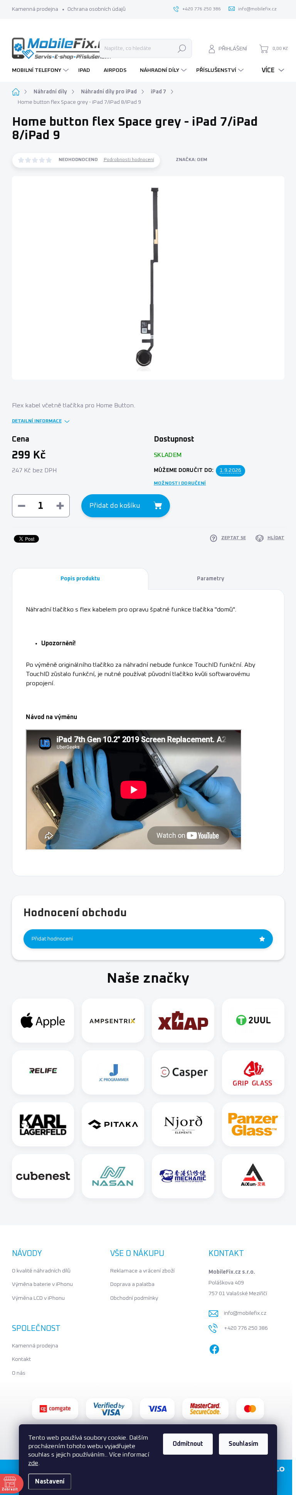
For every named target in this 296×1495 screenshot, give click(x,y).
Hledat (182, 48)
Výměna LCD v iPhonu (38, 1298)
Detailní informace (37, 421)
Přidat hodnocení (52, 939)
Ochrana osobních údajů (96, 9)
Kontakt (21, 1359)
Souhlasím (243, 1444)
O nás (18, 1373)
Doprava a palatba (132, 1284)
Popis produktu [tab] (80, 578)
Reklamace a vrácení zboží (142, 1271)
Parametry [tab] (210, 578)
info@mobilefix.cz (245, 1313)
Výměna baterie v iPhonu (42, 1284)
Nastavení (49, 1481)
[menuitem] (41, 70)
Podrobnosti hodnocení (129, 160)
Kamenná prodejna (35, 9)
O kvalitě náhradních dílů (41, 1271)
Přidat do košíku (114, 505)
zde (33, 1463)
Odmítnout (188, 1444)
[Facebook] (214, 1348)
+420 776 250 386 (246, 1328)
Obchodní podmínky (134, 1298)
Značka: (191, 160)
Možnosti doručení (180, 483)
